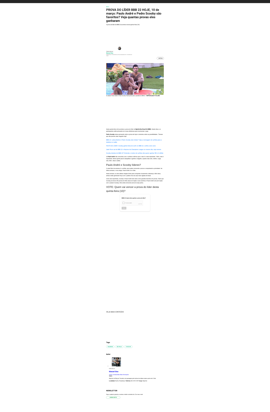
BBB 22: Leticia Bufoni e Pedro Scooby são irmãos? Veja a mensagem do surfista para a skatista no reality (134, 141)
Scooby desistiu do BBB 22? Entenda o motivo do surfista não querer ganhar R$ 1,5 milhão (134, 153)
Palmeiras (110, 346)
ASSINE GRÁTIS (113, 397)
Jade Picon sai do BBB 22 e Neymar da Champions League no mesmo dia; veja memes (133, 149)
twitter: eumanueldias (114, 374)
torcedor (128, 346)
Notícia (160, 58)
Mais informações (124, 374)
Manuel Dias (109, 53)
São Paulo (119, 346)
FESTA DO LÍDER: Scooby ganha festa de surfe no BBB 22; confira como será (131, 146)
